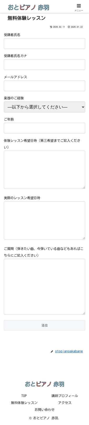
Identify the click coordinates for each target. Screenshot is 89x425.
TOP (24, 396)
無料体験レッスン (24, 402)
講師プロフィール (65, 396)
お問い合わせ (45, 409)
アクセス (64, 402)
